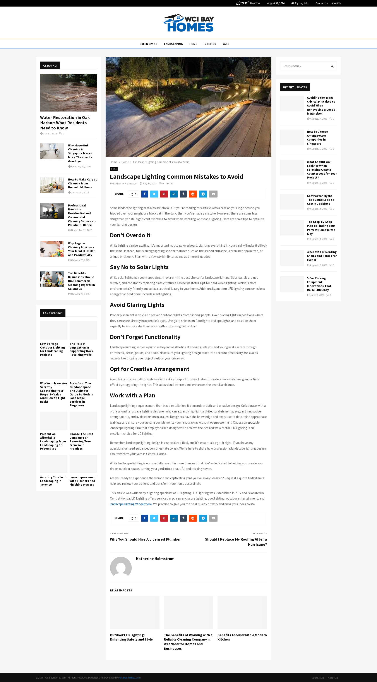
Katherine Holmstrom (125, 183)
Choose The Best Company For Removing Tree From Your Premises (81, 441)
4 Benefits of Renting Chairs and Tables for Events (322, 256)
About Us (336, 3)
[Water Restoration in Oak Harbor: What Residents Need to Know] (68, 93)
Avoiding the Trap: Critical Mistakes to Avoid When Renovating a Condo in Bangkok (321, 105)
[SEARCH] (332, 66)
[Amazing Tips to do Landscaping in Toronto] (53, 464)
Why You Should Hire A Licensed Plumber (145, 539)
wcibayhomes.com (130, 677)
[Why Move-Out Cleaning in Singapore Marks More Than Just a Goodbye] (52, 151)
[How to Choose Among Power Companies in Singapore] (292, 137)
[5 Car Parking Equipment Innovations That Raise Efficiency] (292, 284)
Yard (226, 44)
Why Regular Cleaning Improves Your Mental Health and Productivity (81, 249)
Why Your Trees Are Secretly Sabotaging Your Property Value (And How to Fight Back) (53, 392)
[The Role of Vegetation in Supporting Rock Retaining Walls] (83, 330)
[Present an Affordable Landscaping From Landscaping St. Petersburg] (53, 421)
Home (193, 44)
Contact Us (321, 3)
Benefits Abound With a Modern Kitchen (242, 637)
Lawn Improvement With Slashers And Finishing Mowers (83, 480)
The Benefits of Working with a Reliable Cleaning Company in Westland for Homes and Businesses (188, 642)
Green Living (148, 44)
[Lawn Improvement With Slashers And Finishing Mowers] (83, 464)
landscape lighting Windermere (131, 504)
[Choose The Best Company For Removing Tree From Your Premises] (83, 421)
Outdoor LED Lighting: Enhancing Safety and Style (131, 637)
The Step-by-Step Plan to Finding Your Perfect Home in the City (321, 228)
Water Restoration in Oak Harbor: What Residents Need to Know (65, 123)
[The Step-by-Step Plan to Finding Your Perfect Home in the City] (292, 227)
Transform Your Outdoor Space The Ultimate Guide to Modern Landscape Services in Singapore (82, 394)
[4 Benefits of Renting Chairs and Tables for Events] (292, 258)
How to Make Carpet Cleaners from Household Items (82, 183)
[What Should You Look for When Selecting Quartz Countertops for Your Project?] (292, 167)
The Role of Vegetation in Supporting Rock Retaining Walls (81, 349)
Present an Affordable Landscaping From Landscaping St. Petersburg (53, 441)
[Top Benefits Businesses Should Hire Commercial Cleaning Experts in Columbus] (52, 279)
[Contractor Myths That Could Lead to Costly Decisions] (292, 202)
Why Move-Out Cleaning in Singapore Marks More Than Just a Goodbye (80, 153)
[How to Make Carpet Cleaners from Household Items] (52, 185)
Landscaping (173, 44)
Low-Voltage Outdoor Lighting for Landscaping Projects (52, 349)
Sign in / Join (301, 3)
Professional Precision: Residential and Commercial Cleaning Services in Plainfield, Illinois (82, 215)
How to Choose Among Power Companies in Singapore (317, 138)
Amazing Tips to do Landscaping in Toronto (53, 480)
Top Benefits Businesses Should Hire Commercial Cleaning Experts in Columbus (81, 281)
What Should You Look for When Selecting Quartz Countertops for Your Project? (322, 170)
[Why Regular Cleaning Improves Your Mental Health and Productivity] (52, 249)
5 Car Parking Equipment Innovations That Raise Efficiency (319, 284)
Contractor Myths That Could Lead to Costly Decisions (320, 200)
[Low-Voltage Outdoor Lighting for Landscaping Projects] (53, 330)
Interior (210, 44)
